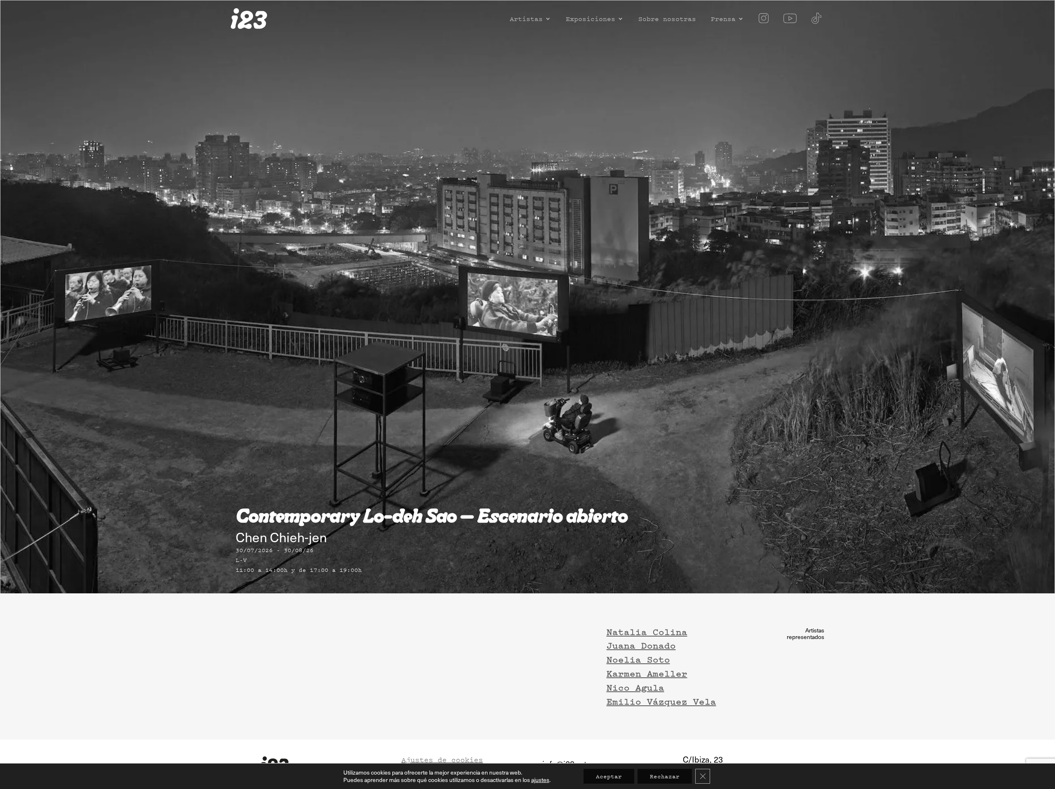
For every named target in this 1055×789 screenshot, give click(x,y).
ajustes (540, 780)
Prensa (723, 19)
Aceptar (609, 776)
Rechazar (665, 776)
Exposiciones (590, 19)
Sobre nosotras (667, 19)
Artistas (526, 19)
